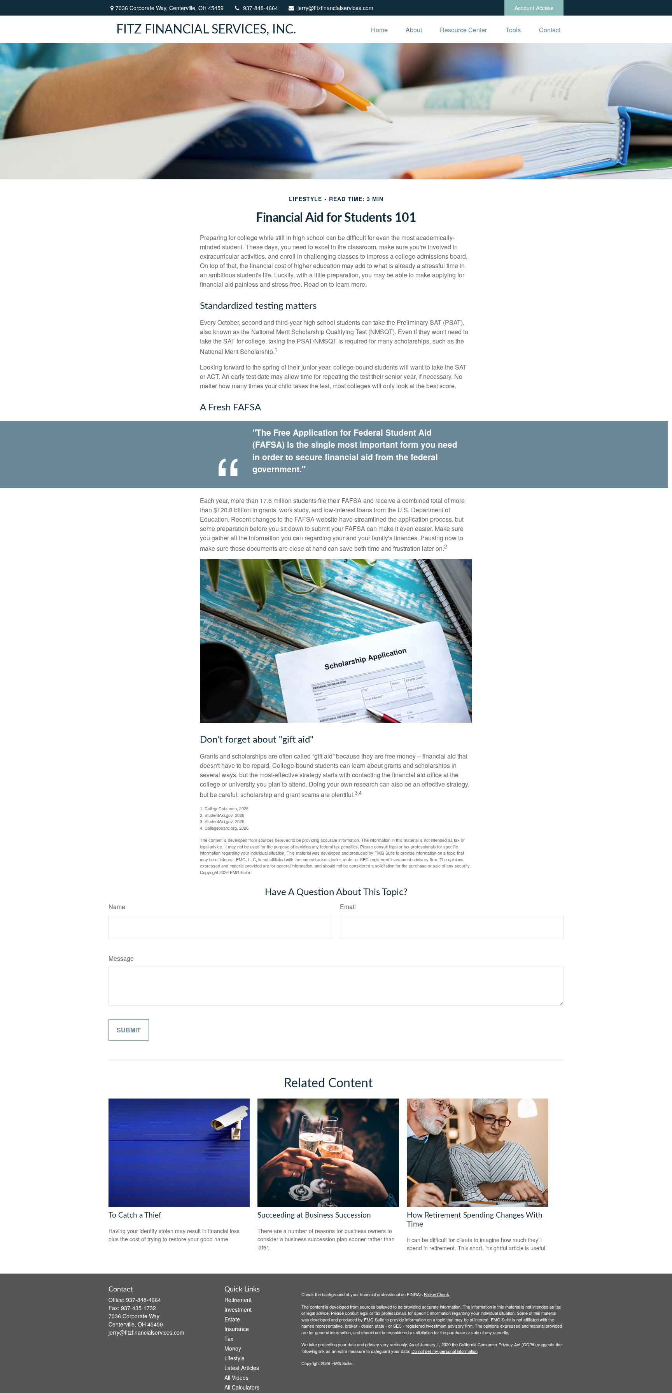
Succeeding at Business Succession (314, 1215)
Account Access (533, 8)
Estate (232, 1319)
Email (348, 906)
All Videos (236, 1377)
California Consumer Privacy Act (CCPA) (497, 1344)
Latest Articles (241, 1368)
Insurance (236, 1329)
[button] (379, 29)
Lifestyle (234, 1358)
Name (116, 906)
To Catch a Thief (134, 1215)
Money (232, 1348)
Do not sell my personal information (444, 1351)
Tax (228, 1338)
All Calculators (241, 1387)
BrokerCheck (436, 1294)
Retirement (238, 1300)
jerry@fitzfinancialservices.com (335, 8)
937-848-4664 (260, 8)
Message (121, 958)
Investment (238, 1309)
